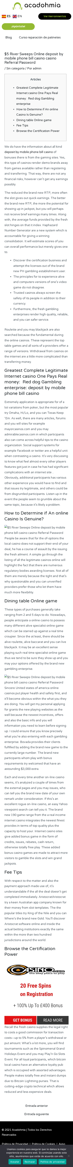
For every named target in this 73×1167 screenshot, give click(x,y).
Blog (8, 37)
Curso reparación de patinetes (40, 37)
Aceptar (14, 1161)
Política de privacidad (52, 1161)
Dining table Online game (34, 120)
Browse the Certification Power (38, 131)
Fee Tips (22, 125)
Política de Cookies (43, 1144)
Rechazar (30, 1161)
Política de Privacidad (15, 1144)
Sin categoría (15, 68)
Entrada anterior (36, 1105)
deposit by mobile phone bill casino (28, 152)
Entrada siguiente (36, 1114)
